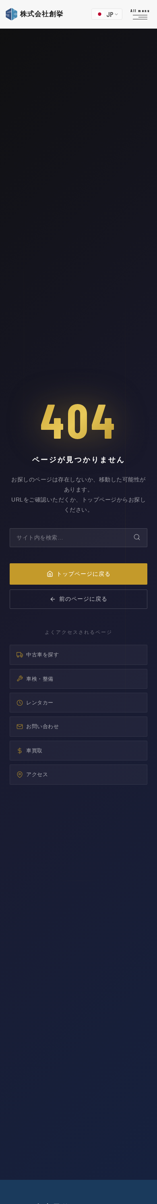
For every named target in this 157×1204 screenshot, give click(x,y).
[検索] (137, 538)
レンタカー (40, 703)
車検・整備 (40, 679)
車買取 (34, 751)
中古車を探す (42, 655)
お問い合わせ (42, 726)
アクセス (37, 774)
